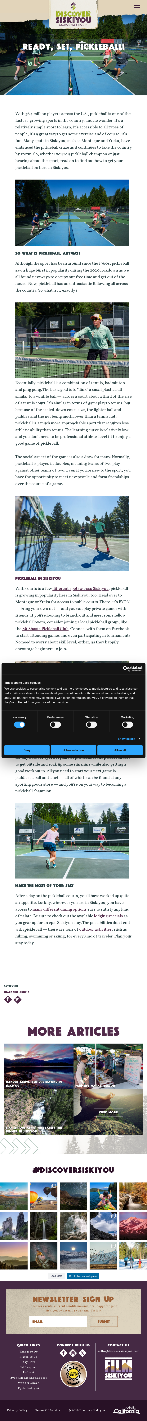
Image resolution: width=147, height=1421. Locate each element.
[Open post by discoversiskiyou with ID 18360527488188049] (133, 1255)
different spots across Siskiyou (80, 589)
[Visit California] (126, 1410)
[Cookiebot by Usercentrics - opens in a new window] (126, 668)
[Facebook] (63, 1353)
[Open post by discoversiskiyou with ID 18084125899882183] (14, 1226)
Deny (27, 750)
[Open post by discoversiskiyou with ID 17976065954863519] (43, 1226)
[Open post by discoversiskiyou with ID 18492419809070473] (73, 1196)
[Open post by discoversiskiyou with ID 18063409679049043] (103, 1196)
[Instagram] (73, 1353)
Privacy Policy (17, 1410)
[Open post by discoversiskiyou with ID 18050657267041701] (73, 1255)
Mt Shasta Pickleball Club (45, 629)
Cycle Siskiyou (28, 1388)
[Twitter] (82, 1353)
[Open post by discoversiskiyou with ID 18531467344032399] (14, 1196)
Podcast (28, 1373)
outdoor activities (95, 930)
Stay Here (28, 1362)
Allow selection (73, 750)
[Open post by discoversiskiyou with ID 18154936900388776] (43, 1196)
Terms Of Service (47, 1410)
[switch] (55, 724)
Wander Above (28, 1383)
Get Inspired (29, 1367)
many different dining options (60, 909)
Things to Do (28, 1352)
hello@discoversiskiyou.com (118, 1351)
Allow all (120, 750)
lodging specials (108, 916)
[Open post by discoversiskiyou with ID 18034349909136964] (103, 1255)
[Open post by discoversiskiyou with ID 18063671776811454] (14, 1255)
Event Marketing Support (28, 1378)
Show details (126, 738)
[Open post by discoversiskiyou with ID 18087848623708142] (73, 1226)
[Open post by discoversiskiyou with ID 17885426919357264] (133, 1196)
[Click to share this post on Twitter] (18, 999)
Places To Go (29, 1357)
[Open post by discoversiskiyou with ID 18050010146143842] (43, 1255)
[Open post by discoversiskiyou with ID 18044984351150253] (133, 1226)
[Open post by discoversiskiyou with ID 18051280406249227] (103, 1226)
